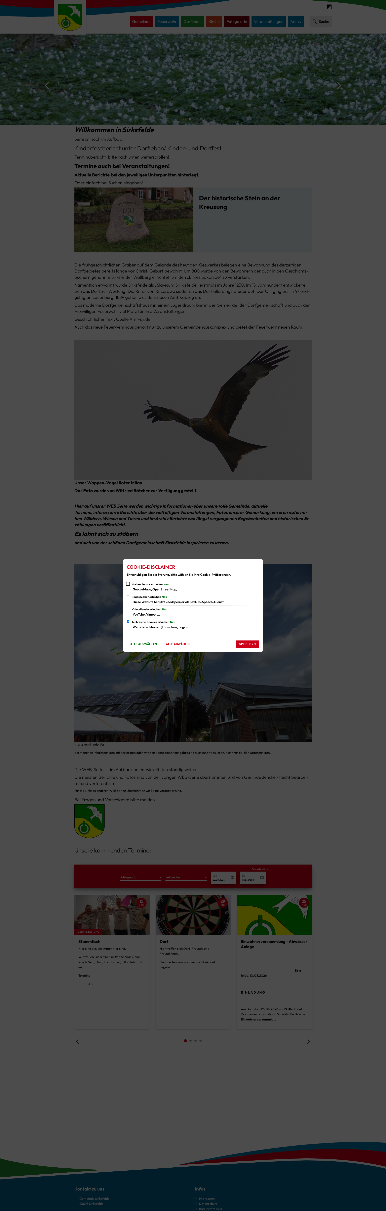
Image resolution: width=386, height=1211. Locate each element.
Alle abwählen (178, 644)
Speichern (247, 644)
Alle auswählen (143, 644)
